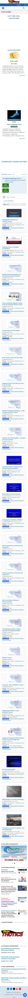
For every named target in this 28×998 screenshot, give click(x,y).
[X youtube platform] (20, 989)
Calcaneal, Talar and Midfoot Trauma (12, 685)
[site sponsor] (12, 933)
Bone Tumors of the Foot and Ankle (12, 357)
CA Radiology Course (6, 174)
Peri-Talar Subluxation (8, 769)
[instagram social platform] (17, 989)
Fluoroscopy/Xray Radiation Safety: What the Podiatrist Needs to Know (12, 303)
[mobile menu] (3, 8)
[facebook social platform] (11, 989)
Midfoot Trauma (6, 657)
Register (19, 5)
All (13, 174)
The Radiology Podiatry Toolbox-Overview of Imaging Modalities (11, 629)
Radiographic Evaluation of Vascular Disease (10, 220)
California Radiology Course (14, 124)
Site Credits (14, 63)
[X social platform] (14, 989)
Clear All (24, 174)
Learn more (22, 75)
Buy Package (5, 190)
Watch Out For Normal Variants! (11, 494)
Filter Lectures (6, 12)
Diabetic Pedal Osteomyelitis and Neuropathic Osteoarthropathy (11, 275)
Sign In (25, 5)
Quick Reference (9, 200)
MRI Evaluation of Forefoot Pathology (13, 799)
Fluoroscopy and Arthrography (11, 330)
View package (5, 185)
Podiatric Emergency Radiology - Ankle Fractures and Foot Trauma (13, 411)
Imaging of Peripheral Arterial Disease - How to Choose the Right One (13, 738)
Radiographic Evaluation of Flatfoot (12, 520)
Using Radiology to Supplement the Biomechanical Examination (12, 467)
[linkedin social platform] (8, 989)
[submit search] (4, 197)
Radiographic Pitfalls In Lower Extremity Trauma (10, 711)
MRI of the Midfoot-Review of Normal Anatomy (10, 601)
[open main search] (24, 8)
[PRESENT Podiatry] (13, 8)
